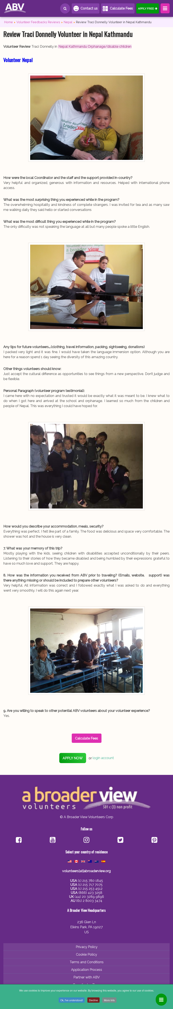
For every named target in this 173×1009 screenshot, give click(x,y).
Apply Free (146, 8)
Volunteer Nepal (18, 59)
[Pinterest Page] (154, 840)
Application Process (86, 970)
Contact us (89, 8)
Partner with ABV (86, 977)
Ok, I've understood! (71, 1000)
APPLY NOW (73, 758)
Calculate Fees (121, 8)
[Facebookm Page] (120, 840)
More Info (109, 1000)
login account (103, 758)
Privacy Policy (86, 947)
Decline (93, 1000)
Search (65, 8)
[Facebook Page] (19, 840)
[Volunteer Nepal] (86, 118)
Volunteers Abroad (22, 8)
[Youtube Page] (52, 840)
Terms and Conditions (87, 962)
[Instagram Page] (86, 840)
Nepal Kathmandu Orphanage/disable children (94, 47)
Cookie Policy (86, 954)
